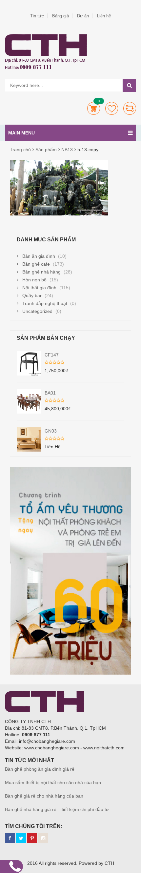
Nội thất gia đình (39, 287)
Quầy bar (32, 295)
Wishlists (111, 108)
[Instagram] (43, 838)
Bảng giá (60, 15)
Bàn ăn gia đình (38, 256)
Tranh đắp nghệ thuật (44, 303)
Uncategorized (37, 311)
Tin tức (37, 15)
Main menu (21, 132)
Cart (93, 108)
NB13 (67, 149)
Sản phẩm (46, 149)
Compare (129, 108)
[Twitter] (21, 838)
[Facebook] (9, 838)
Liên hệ (104, 15)
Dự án (83, 15)
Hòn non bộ (34, 279)
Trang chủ (20, 149)
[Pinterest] (32, 838)
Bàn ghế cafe (36, 264)
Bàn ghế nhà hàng (41, 271)
